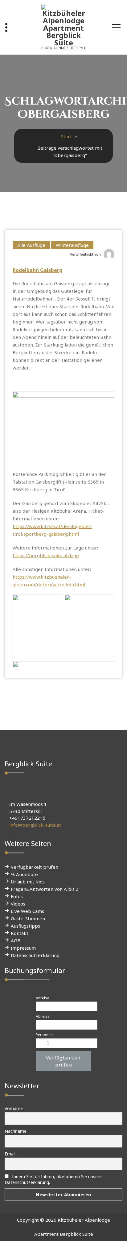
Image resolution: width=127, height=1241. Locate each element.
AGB (15, 940)
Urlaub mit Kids (28, 882)
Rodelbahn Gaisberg (37, 270)
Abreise (43, 1016)
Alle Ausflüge (31, 245)
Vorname (14, 1108)
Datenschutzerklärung (35, 955)
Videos (18, 904)
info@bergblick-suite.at (35, 825)
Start (66, 136)
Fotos (17, 896)
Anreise (42, 998)
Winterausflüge (72, 245)
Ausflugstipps (25, 926)
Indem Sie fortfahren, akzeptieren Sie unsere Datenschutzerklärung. (53, 1179)
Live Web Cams (27, 911)
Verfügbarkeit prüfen (34, 867)
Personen (44, 1034)
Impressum (23, 948)
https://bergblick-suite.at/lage (46, 555)
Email (10, 1154)
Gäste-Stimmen (28, 918)
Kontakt (19, 933)
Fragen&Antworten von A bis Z (45, 889)
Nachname (16, 1131)
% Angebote (24, 874)
